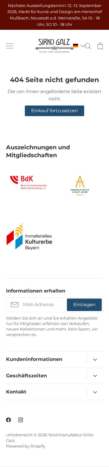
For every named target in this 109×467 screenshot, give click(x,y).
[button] (76, 45)
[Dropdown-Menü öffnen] (95, 359)
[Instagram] (21, 420)
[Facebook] (8, 420)
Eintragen (84, 304)
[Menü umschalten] (9, 46)
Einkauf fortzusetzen (54, 110)
